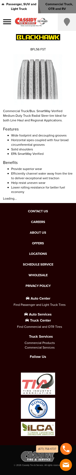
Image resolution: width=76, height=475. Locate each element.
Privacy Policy (38, 286)
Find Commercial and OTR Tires (39, 326)
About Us (38, 232)
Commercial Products (40, 343)
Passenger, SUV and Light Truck (21, 6)
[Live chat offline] (66, 465)
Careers (38, 222)
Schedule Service (38, 264)
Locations (38, 254)
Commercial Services (40, 347)
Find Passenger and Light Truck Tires (39, 304)
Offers (38, 243)
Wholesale (38, 275)
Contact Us (38, 211)
